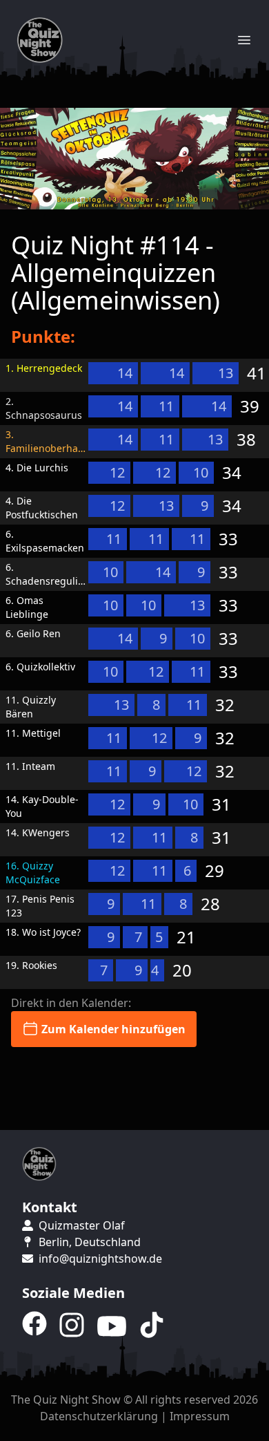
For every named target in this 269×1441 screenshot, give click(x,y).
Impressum (200, 1416)
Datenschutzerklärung (99, 1416)
